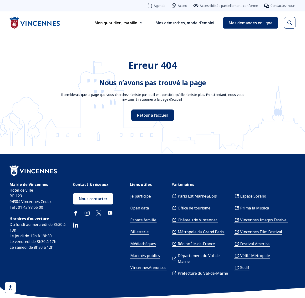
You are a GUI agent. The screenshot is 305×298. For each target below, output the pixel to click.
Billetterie (139, 231)
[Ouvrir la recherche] (289, 23)
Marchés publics (145, 255)
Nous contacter (93, 198)
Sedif (244, 267)
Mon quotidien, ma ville (115, 22)
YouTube (110, 213)
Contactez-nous (282, 5)
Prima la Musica (254, 208)
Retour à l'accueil (152, 115)
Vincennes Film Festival (261, 231)
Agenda (159, 5)
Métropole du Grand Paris (201, 231)
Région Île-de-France (196, 243)
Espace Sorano (253, 196)
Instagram (87, 213)
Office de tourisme (194, 208)
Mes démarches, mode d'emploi (184, 22)
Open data (139, 208)
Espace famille (143, 220)
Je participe (140, 196)
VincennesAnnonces (148, 267)
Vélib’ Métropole (255, 255)
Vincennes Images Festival (264, 220)
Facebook (76, 213)
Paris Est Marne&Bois (197, 196)
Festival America (254, 243)
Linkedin (76, 225)
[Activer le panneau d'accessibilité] (10, 287)
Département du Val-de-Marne (199, 258)
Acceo (182, 5)
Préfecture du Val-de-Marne (203, 273)
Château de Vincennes (198, 220)
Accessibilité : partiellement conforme (229, 5)
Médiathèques (143, 243)
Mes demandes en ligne (251, 22)
